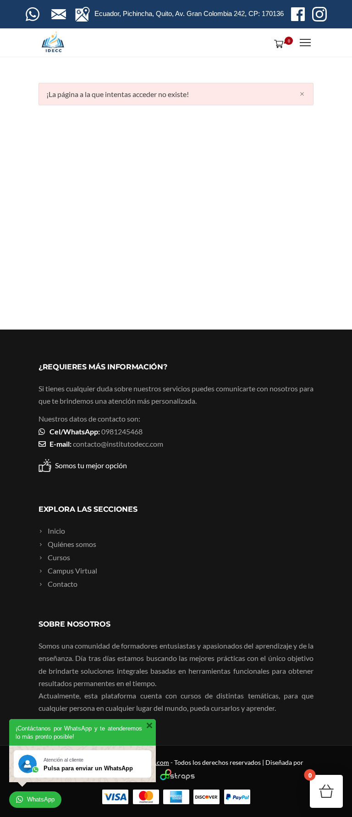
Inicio (56, 530)
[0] (276, 43)
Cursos (59, 557)
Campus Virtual (72, 570)
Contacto (62, 583)
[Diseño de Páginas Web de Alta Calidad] (176, 778)
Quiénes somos (72, 544)
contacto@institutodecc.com (118, 443)
